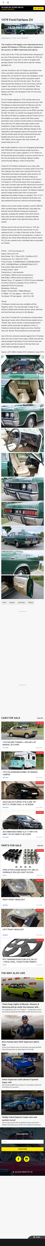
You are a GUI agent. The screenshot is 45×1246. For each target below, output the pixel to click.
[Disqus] (22, 655)
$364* (5, 965)
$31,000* (6, 747)
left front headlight (13, 929)
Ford (4, 602)
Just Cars (21, 602)
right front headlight (14, 899)
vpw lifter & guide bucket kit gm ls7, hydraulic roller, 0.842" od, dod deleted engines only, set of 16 (21, 872)
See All (39, 718)
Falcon (30, 602)
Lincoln (12, 602)
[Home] (22, 1166)
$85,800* (6, 807)
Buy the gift (38, 8)
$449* (5, 875)
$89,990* (6, 777)
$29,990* (6, 837)
